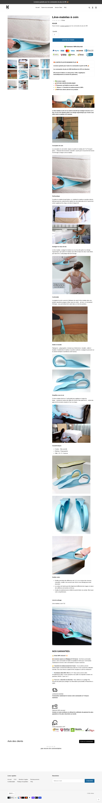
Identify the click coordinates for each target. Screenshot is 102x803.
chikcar (92, 793)
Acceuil (9, 779)
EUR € (11, 793)
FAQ (31, 781)
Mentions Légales (23, 779)
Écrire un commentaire (86, 741)
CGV (15, 779)
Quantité (55, 31)
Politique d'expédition (22, 781)
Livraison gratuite (64, 25)
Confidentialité (11, 781)
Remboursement (34, 779)
